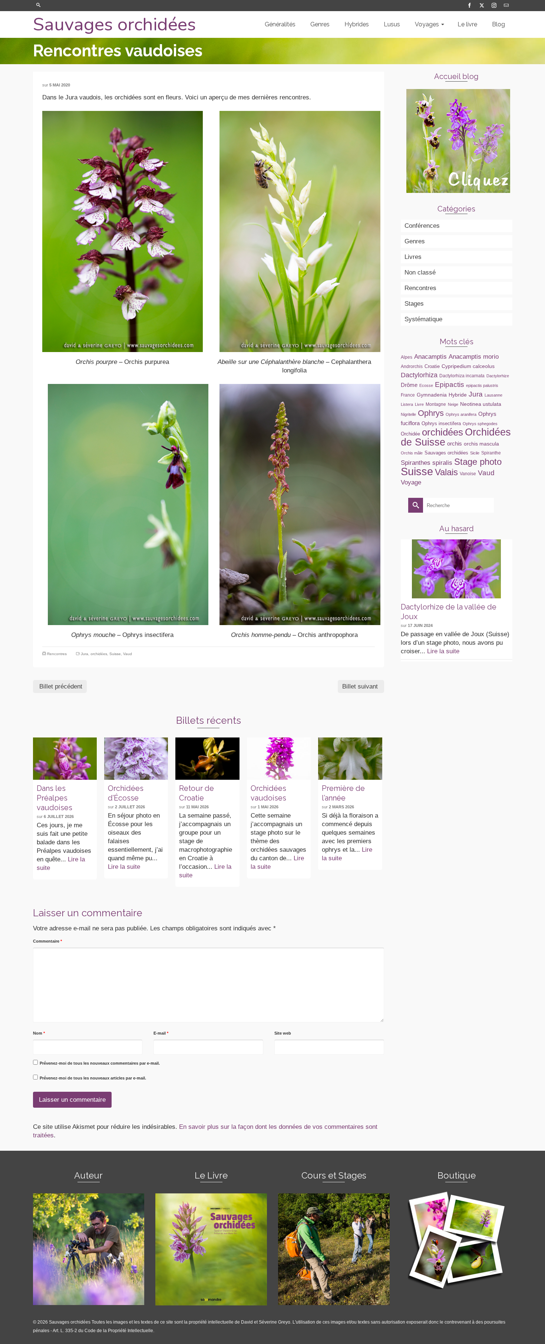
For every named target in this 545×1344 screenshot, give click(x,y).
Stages (414, 303)
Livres (413, 256)
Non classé (420, 272)
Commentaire (47, 941)
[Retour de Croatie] (207, 758)
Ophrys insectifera (441, 423)
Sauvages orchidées (114, 24)
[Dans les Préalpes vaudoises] (65, 758)
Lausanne (493, 395)
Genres (414, 241)
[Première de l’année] (350, 758)
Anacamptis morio (474, 356)
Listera (407, 404)
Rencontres (57, 654)
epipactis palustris (482, 385)
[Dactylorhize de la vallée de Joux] (456, 568)
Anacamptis (430, 356)
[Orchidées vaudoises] (279, 758)
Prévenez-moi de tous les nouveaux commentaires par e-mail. (100, 1063)
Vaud (127, 654)
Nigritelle (408, 414)
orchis (454, 443)
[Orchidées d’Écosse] (136, 758)
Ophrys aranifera (461, 414)
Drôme (409, 385)
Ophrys (431, 413)
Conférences (422, 225)
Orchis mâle (412, 453)
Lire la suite (124, 866)
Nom (39, 1033)
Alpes (406, 357)
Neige (453, 404)
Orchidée (410, 434)
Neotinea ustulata (480, 404)
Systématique (423, 319)
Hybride (458, 395)
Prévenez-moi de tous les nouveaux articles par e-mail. (93, 1078)
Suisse (115, 654)
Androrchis (412, 366)
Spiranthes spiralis (426, 462)
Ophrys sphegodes (480, 423)
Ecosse (426, 385)
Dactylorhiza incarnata (462, 375)
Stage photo (478, 462)
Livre (419, 404)
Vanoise (468, 473)
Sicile (474, 453)
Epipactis (449, 384)
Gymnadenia (432, 395)
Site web (282, 1033)
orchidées (98, 654)
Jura (84, 654)
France (408, 395)
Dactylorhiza (419, 375)
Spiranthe (491, 453)
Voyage (411, 482)
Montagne (436, 404)
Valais (446, 472)
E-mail (160, 1033)
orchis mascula (481, 444)
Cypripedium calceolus (468, 366)
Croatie (432, 366)
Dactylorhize (497, 376)
